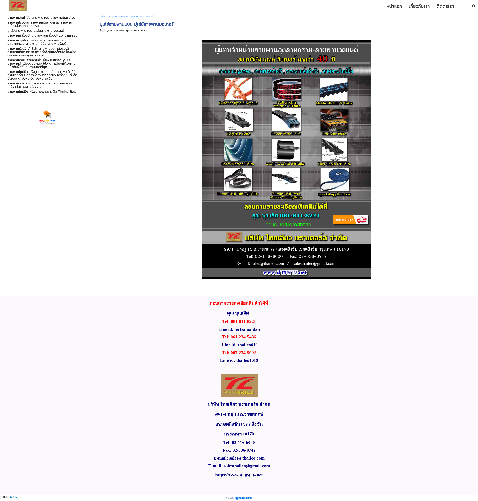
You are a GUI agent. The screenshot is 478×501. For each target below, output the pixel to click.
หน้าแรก (104, 16)
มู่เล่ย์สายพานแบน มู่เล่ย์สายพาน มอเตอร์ (128, 30)
